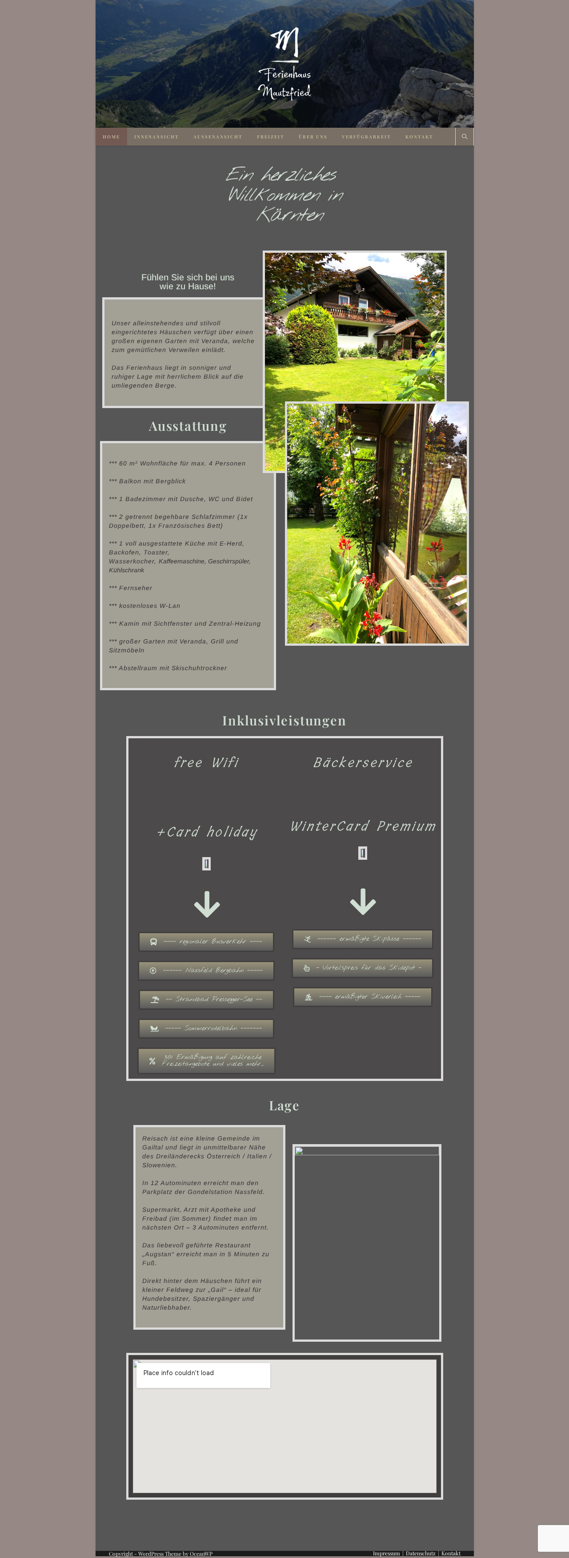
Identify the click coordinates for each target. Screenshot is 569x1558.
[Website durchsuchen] (464, 137)
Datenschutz (421, 1553)
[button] (206, 942)
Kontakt (451, 1553)
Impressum (386, 1553)
